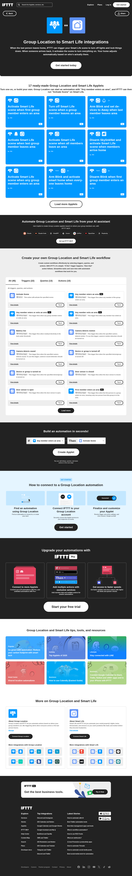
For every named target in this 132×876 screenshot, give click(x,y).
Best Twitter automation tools (77, 822)
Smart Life (72, 42)
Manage (11, 730)
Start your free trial (66, 607)
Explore (90, 5)
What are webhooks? (74, 838)
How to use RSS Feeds (75, 834)
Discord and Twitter (43, 854)
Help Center (25, 834)
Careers (33, 867)
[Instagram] (89, 867)
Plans (99, 5)
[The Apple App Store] (105, 814)
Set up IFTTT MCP (66, 241)
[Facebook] (78, 867)
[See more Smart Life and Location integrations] (96, 751)
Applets (23, 826)
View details (14, 305)
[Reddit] (109, 867)
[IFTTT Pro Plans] (101, 294)
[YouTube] (94, 867)
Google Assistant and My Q (46, 830)
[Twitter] (99, 867)
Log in (108, 5)
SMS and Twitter (42, 838)
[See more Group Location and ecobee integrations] (53, 761)
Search (23, 842)
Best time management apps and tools (80, 826)
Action (20, 297)
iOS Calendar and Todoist (46, 846)
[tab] (12, 281)
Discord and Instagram (45, 818)
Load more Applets (66, 204)
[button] (66, 527)
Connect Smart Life (79, 736)
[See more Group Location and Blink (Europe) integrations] (53, 751)
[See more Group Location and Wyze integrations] (17, 761)
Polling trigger (81, 297)
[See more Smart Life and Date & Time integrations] (114, 751)
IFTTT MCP (25, 830)
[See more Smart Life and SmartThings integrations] (114, 761)
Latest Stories (73, 813)
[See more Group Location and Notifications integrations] (17, 751)
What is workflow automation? (77, 830)
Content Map (25, 838)
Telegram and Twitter (44, 850)
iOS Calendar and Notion (45, 822)
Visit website (74, 730)
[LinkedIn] (83, 867)
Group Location (39, 42)
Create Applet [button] (66, 452)
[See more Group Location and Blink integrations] (35, 751)
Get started (121, 5)
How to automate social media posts (79, 850)
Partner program (44, 867)
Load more (66, 411)
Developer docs (26, 850)
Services (24, 818)
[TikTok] (104, 867)
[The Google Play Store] (105, 819)
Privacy (62, 867)
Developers (25, 867)
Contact (54, 867)
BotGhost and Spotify (44, 834)
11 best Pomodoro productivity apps (79, 842)
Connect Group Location (20, 736)
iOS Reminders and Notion (46, 842)
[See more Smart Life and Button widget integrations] (78, 751)
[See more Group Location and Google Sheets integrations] (35, 761)
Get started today (66, 65)
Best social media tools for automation (80, 854)
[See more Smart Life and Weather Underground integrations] (78, 761)
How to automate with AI (75, 818)
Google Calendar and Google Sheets (49, 826)
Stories (23, 822)
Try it (60, 305)
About (69, 867)
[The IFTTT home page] (7, 4)
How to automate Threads (76, 846)
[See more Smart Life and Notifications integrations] (96, 761)
